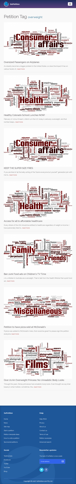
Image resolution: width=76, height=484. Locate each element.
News (6, 423)
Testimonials (8, 456)
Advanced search (45, 442)
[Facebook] (46, 470)
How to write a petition (11, 438)
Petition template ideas (11, 434)
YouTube (7, 467)
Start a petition (9, 430)
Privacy (41, 423)
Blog (5, 471)
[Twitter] (41, 470)
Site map (7, 426)
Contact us (43, 430)
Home (6, 419)
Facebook (7, 460)
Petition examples (45, 438)
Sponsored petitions (11, 442)
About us (42, 426)
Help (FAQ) (43, 419)
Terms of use (43, 434)
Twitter (6, 464)
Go (63, 461)
